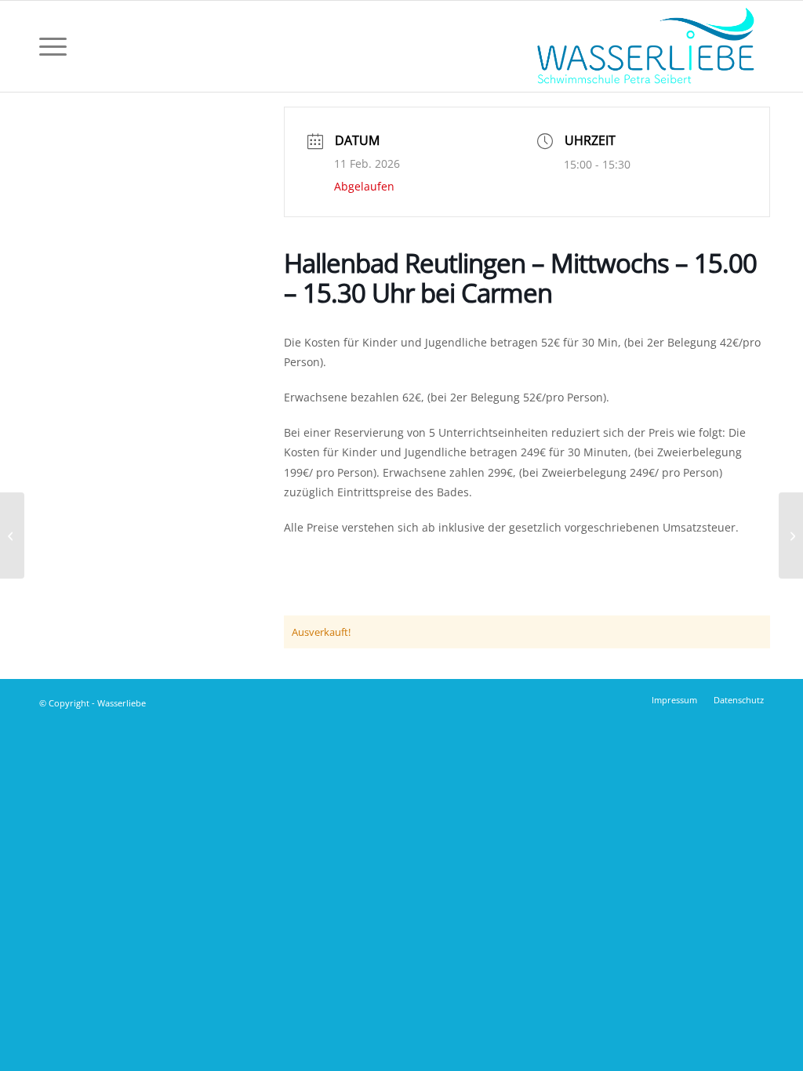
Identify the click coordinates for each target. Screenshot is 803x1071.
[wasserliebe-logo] (644, 46)
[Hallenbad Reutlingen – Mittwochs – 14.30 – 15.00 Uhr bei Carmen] (12, 535)
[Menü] (53, 46)
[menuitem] (53, 46)
